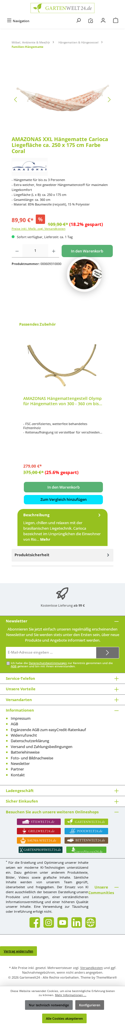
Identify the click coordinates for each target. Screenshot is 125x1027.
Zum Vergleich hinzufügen (63, 499)
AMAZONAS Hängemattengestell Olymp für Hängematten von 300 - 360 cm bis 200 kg (62, 401)
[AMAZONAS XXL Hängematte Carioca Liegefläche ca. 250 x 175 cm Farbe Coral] (62, 99)
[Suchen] (78, 21)
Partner (17, 769)
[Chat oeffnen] (84, 274)
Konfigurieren (89, 1005)
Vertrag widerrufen (18, 951)
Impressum (21, 718)
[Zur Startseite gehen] (62, 8)
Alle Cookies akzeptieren (64, 1018)
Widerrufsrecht (24, 735)
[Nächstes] (109, 99)
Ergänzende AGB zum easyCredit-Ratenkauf (48, 729)
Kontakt (18, 774)
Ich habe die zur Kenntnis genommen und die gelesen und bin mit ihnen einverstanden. (62, 664)
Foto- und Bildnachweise (32, 758)
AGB (14, 666)
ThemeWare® (106, 977)
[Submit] (107, 653)
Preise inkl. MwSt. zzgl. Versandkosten (38, 229)
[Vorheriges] (16, 99)
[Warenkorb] (115, 21)
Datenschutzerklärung (30, 740)
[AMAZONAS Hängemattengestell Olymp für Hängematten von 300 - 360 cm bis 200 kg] (63, 362)
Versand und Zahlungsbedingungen (41, 746)
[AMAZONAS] (62, 167)
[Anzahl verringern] (17, 251)
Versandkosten (91, 967)
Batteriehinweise (25, 752)
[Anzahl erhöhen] (53, 251)
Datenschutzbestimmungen (48, 663)
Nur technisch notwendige (49, 1005)
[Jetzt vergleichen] (91, 21)
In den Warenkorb (87, 251)
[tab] (62, 527)
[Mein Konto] (103, 21)
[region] (62, 99)
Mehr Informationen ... (70, 995)
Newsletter (20, 763)
